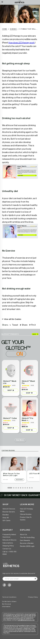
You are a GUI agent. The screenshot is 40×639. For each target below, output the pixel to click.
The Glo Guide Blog (27, 537)
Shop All (6, 518)
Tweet (15, 325)
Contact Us (7, 549)
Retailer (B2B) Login (27, 546)
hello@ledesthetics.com (26, 620)
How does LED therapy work (21, 43)
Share (25, 325)
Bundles (6, 515)
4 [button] (18, 487)
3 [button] (16, 487)
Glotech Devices (9, 509)
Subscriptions (8, 543)
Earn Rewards (25, 540)
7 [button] (25, 487)
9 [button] (29, 487)
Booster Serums (9, 512)
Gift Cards (6, 520)
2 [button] (13, 487)
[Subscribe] (35, 579)
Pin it (33, 325)
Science (13, 29)
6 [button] (22, 487)
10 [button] (31, 487)
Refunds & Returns (10, 540)
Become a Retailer (27, 543)
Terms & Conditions (9, 597)
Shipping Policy (8, 546)
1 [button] (8, 487)
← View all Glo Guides (11, 319)
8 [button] (27, 487)
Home (4, 29)
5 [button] (20, 487)
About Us (23, 534)
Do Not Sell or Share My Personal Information (9, 604)
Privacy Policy (33, 597)
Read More (19, 479)
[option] (13, 470)
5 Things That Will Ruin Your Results (29, 29)
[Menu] (2, 1)
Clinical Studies (26, 514)
